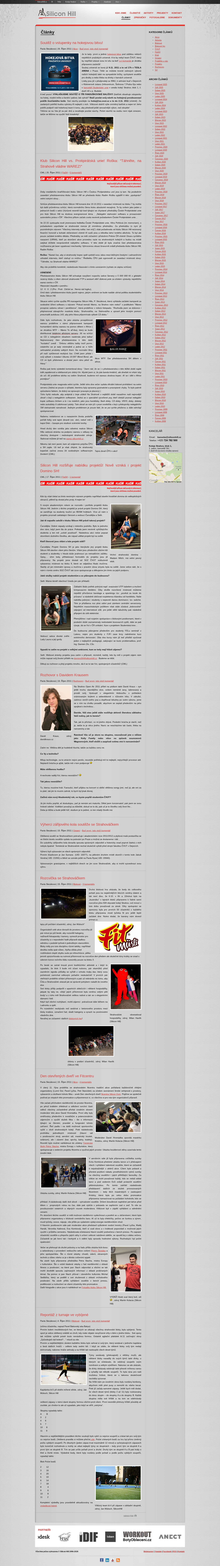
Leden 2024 (160, 108)
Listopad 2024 (161, 99)
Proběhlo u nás (161, 61)
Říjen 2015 (159, 242)
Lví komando (125, 61)
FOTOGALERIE (157, 17)
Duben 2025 (160, 90)
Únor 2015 (159, 263)
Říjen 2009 (159, 415)
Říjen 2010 (159, 385)
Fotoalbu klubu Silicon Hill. (94, 1287)
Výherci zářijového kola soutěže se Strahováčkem (79, 824)
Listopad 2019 (161, 177)
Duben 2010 (160, 397)
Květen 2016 (160, 233)
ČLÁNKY (126, 17)
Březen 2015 (160, 260)
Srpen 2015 (160, 248)
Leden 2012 (160, 347)
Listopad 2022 (161, 126)
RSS (174, 1551)
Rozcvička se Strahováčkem (62, 878)
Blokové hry (160, 46)
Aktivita (158, 40)
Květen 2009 (160, 421)
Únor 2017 (159, 221)
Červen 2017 (160, 218)
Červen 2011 (160, 361)
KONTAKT (177, 13)
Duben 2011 (160, 367)
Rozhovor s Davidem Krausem (64, 675)
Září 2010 (159, 388)
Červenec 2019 (161, 180)
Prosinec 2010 (161, 379)
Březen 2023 (160, 120)
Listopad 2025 (161, 84)
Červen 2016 (160, 230)
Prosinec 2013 (161, 293)
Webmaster (148, 1551)
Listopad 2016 (161, 227)
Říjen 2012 (159, 326)
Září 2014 (159, 278)
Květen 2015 (160, 254)
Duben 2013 (160, 311)
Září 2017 (159, 210)
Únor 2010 (159, 403)
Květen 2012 (160, 335)
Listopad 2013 (161, 296)
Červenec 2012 (161, 332)
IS (52, 2)
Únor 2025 (159, 93)
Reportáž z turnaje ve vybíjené (64, 1315)
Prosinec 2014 (161, 269)
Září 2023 (159, 114)
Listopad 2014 (161, 272)
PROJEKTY (162, 13)
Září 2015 (159, 245)
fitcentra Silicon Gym (111, 1094)
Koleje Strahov (70, 2)
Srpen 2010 (160, 391)
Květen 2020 (160, 162)
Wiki (59, 2)
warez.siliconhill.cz (75, 438)
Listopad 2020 (161, 150)
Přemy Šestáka (98, 1251)
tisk (132, 1516)
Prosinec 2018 (161, 192)
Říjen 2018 (159, 195)
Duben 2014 (160, 284)
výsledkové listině (48, 1506)
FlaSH (157, 52)
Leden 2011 (160, 376)
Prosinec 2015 (161, 236)
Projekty (95, 2)
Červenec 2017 (161, 215)
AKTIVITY (148, 13)
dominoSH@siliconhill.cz (85, 658)
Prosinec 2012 (161, 320)
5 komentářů (76, 172)
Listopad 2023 (161, 111)
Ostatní (158, 58)
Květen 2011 (160, 364)
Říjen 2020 (159, 153)
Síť (156, 70)
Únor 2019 (159, 186)
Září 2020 (159, 156)
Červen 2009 (160, 418)
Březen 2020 (160, 168)
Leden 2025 (160, 96)
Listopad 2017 (161, 207)
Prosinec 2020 (161, 147)
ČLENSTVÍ (135, 13)
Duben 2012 (160, 338)
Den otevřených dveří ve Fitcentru (67, 1076)
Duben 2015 (160, 257)
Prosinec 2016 (161, 224)
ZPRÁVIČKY (140, 17)
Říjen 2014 (159, 275)
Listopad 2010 (161, 382)
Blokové (158, 43)
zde (92, 1439)
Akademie (107, 2)
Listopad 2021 (161, 138)
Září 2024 (159, 102)
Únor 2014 (159, 290)
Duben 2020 (160, 165)
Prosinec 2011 (161, 350)
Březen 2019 (160, 183)
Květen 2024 (160, 105)
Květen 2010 (160, 394)
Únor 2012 (159, 344)
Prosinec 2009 (161, 409)
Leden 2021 (160, 144)
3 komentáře (89, 884)
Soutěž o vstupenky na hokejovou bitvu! (71, 43)
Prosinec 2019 (161, 174)
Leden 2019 (160, 189)
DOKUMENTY (175, 17)
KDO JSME (120, 13)
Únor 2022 (159, 132)
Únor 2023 (159, 123)
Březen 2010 (160, 400)
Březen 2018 (160, 198)
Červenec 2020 (161, 159)
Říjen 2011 (159, 356)
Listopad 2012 (161, 323)
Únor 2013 (159, 317)
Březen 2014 (160, 287)
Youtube (158, 1551)
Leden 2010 (160, 406)
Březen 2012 (160, 341)
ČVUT (157, 49)
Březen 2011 (160, 370)
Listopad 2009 (161, 412)
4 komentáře (86, 1082)
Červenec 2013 (161, 305)
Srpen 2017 (160, 212)
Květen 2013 (160, 308)
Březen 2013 (160, 314)
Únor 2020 (159, 171)
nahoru (126, 1516)
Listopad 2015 (161, 239)
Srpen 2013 (160, 302)
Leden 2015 (160, 266)
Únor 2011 (159, 373)
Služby (83, 2)
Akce (117, 2)
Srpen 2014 (160, 281)
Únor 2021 (159, 141)
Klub (157, 55)
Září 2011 (159, 358)
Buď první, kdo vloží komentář (94, 49)
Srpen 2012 (160, 329)
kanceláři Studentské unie (96, 87)
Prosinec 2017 (161, 204)
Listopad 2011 (161, 353)
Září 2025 (159, 87)
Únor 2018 (159, 201)
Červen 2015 (160, 251)
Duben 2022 (160, 129)
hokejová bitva (114, 54)
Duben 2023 (160, 117)
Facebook (167, 1551)
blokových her (75, 1018)
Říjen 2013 (159, 299)
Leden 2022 (160, 135)
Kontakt (181, 1551)
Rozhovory (159, 67)
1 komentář (75, 477)
